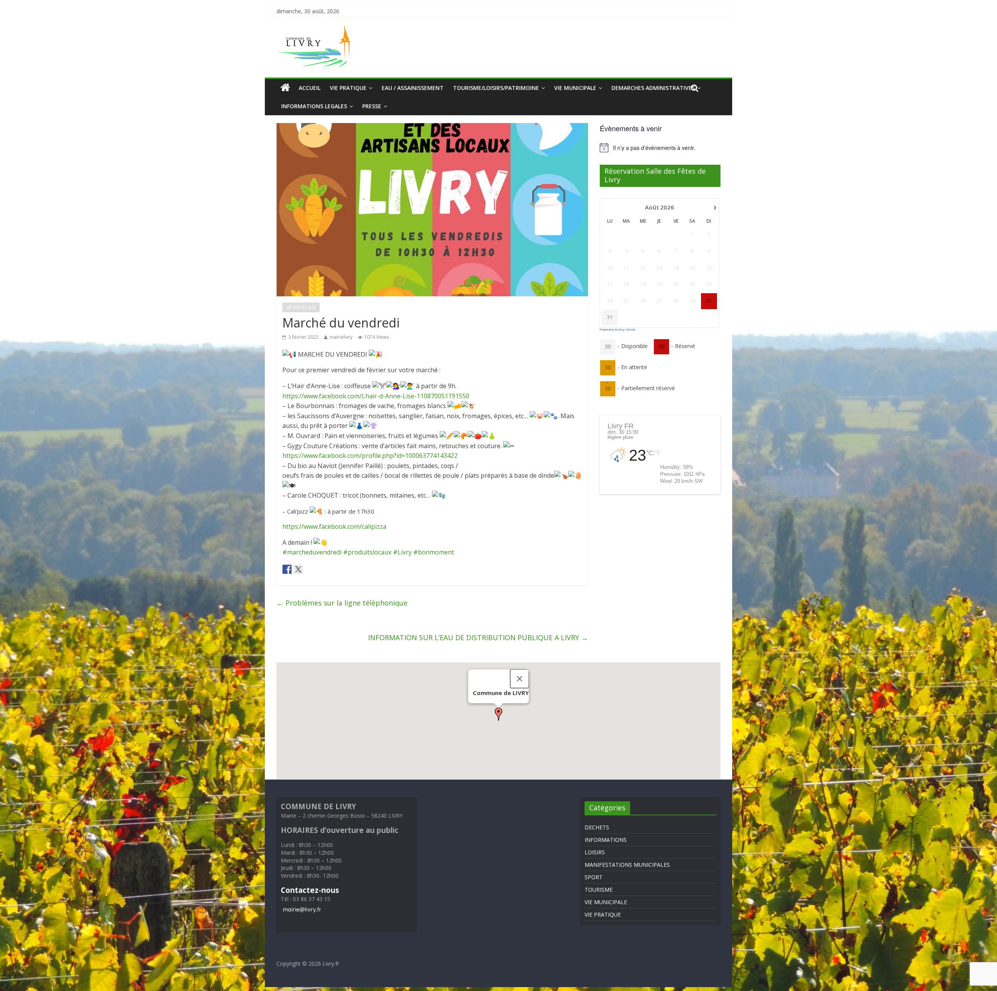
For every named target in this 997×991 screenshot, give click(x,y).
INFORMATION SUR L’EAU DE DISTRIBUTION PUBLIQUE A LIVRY (478, 637)
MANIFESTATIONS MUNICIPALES (627, 864)
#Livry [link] (402, 552)
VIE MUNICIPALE (575, 88)
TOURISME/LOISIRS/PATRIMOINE (496, 88)
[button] (498, 714)
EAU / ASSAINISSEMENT (413, 88)
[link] (375, 396)
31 (610, 317)
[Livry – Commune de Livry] (315, 29)
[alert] (660, 147)
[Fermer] (519, 678)
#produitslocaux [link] (367, 552)
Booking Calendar (625, 329)
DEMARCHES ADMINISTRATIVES (653, 88)
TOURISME (599, 889)
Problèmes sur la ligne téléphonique (342, 602)
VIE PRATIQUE (348, 88)
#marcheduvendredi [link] (312, 552)
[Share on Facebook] (287, 569)
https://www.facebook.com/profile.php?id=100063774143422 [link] (370, 455)
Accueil (310, 88)
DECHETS (597, 827)
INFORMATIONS (606, 839)
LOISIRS (595, 852)
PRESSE (371, 106)
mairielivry (340, 337)
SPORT (593, 877)
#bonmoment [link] (433, 552)
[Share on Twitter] (298, 569)
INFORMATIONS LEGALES (314, 106)
